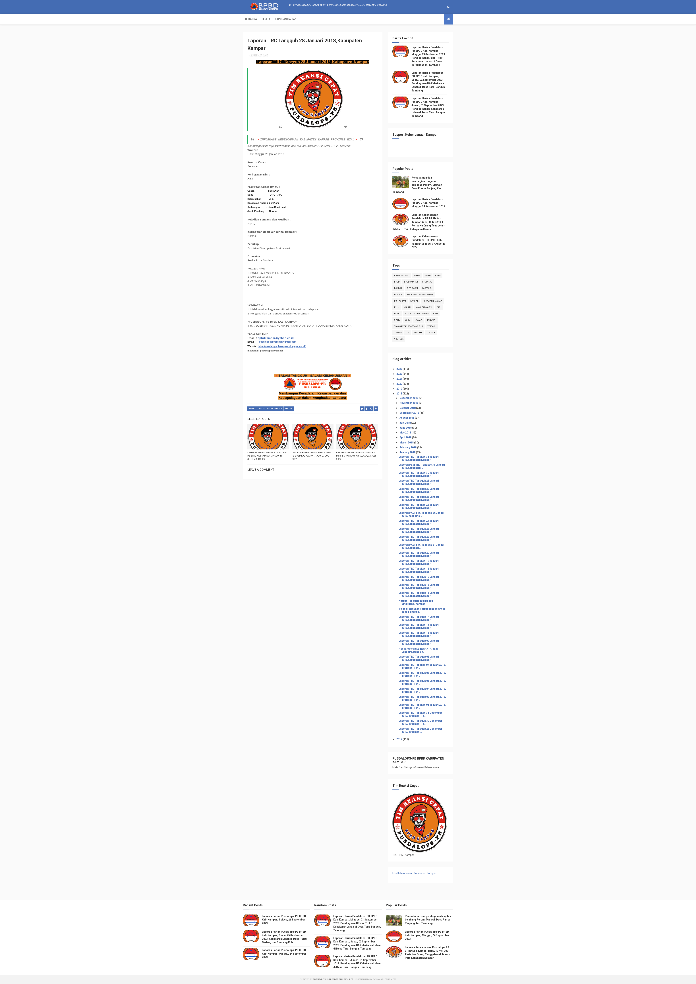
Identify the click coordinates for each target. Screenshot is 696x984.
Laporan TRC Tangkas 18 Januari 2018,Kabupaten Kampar (419, 570)
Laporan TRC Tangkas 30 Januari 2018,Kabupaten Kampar (419, 474)
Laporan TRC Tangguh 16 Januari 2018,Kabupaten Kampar (419, 586)
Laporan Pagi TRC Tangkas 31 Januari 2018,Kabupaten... (422, 466)
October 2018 (407, 407)
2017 (399, 739)
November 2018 (409, 402)
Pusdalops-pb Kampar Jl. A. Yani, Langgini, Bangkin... (418, 650)
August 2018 (407, 417)
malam (407, 307)
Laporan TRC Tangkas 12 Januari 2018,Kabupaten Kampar (419, 634)
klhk (396, 307)
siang (397, 320)
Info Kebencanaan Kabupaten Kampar (414, 873)
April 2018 (405, 437)
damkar (398, 288)
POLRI (397, 313)
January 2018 (407, 452)
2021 (399, 378)
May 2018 (405, 432)
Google (398, 294)
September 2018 (409, 412)
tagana (418, 320)
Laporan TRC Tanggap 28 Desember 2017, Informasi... (420, 730)
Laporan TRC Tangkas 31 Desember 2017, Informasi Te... (420, 714)
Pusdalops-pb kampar (270, 409)
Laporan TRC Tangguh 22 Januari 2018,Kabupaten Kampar (419, 538)
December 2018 (409, 397)
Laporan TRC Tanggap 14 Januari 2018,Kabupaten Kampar (419, 618)
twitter (418, 333)
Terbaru (431, 326)
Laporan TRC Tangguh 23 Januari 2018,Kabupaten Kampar (419, 530)
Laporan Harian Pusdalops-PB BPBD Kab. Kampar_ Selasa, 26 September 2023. (284, 920)
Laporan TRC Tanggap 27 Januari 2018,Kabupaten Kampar (419, 490)
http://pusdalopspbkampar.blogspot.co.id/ (282, 346)
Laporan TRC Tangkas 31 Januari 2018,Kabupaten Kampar (419, 458)
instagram (400, 301)
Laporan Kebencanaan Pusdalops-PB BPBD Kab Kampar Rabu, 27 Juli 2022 (311, 455)
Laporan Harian (286, 19)
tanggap (431, 320)
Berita (266, 19)
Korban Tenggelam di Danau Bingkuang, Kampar (416, 602)
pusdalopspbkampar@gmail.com (277, 341)
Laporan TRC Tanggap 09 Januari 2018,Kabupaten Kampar (419, 642)
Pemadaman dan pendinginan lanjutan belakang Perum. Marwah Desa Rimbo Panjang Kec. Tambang (417, 184)
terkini (288, 409)
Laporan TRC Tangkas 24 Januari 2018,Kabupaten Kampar (419, 522)
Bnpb (438, 275)
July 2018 (405, 422)
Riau (435, 313)
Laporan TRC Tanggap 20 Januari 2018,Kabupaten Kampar (419, 554)
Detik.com (412, 288)
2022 (399, 373)
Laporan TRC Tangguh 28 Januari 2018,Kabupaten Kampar (419, 482)
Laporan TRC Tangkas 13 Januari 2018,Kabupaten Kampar (419, 626)
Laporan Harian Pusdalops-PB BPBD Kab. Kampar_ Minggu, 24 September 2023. (428, 203)
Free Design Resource (341, 979)
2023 (399, 368)
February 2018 (408, 447)
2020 (399, 383)
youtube (398, 339)
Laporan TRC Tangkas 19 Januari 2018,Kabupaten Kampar (419, 562)
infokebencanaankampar (420, 294)
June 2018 (405, 427)
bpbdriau (427, 282)
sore (407, 320)
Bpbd (397, 282)
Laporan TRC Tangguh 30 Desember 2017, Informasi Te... (420, 722)
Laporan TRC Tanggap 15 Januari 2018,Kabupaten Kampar (419, 594)
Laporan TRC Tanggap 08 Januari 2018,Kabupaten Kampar (419, 658)
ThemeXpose (319, 979)
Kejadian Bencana (432, 301)
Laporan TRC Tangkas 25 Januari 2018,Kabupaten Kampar (419, 506)
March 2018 (406, 442)
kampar (414, 301)
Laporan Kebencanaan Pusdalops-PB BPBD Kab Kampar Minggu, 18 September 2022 (266, 455)
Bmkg (252, 409)
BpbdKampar (411, 282)
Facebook (427, 288)
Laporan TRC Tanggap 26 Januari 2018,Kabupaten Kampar (419, 498)
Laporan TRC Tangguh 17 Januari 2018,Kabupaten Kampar (419, 578)
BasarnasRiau (401, 275)
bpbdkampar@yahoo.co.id (276, 338)
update (431, 333)
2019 (399, 388)
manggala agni (424, 307)
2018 (399, 393)
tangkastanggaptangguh (408, 326)
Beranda (251, 19)
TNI (407, 333)
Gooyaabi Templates (384, 979)
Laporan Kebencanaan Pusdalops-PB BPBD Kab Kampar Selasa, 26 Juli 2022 (356, 455)
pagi (438, 307)
